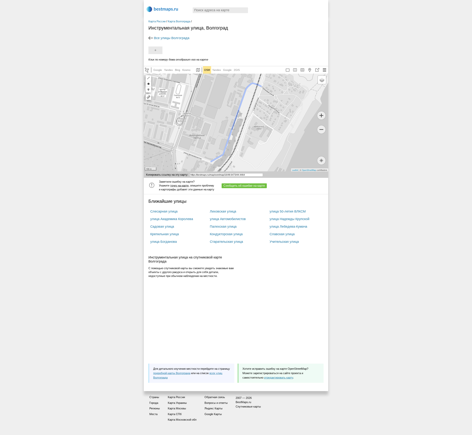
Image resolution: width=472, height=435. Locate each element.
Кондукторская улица (226, 234)
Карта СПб (175, 414)
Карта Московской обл (182, 419)
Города (153, 402)
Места (153, 414)
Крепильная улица (164, 234)
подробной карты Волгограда (171, 373)
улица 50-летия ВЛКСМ (288, 211)
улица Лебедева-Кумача (288, 226)
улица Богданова (163, 242)
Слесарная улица (164, 211)
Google (157, 69)
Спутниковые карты (248, 406)
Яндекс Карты (213, 408)
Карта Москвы (177, 408)
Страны (154, 397)
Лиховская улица (223, 211)
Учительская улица (284, 242)
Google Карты (213, 414)
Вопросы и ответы (216, 402)
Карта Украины (177, 402)
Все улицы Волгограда (171, 38)
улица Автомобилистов (228, 219)
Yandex (168, 69)
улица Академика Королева (171, 219)
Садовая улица (162, 226)
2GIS (237, 69)
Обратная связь (214, 397)
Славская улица (282, 234)
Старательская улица (226, 242)
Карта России (157, 21)
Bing (177, 69)
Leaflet (295, 169)
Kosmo (186, 69)
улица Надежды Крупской (289, 219)
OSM (207, 69)
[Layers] (322, 80)
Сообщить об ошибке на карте (244, 185)
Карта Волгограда (179, 21)
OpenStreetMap (309, 169)
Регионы (154, 408)
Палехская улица (223, 226)
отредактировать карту (278, 377)
